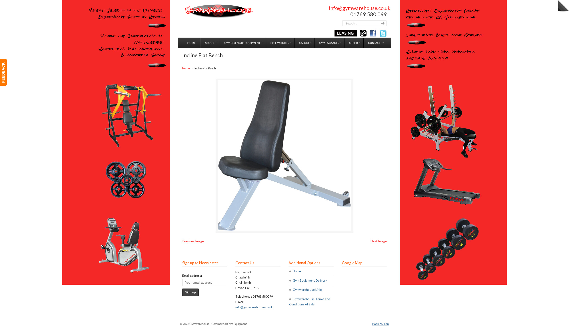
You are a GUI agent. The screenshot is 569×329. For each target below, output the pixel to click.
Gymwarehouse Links (308, 289)
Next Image (379, 241)
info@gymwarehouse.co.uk (360, 8)
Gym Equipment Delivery (310, 280)
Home (186, 68)
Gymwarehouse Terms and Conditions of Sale (309, 301)
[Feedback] (3, 72)
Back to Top (380, 324)
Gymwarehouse (218, 11)
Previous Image (193, 241)
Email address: (192, 275)
